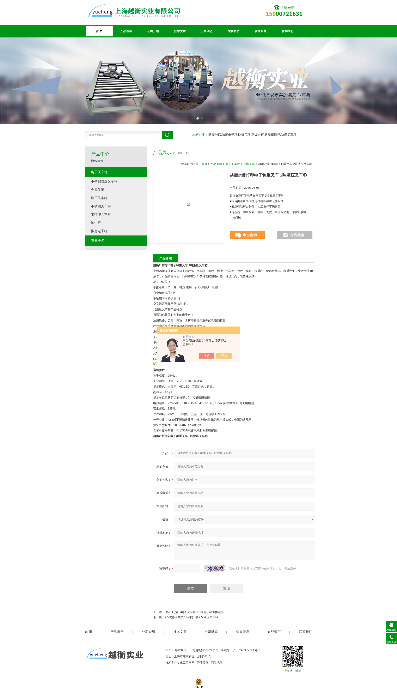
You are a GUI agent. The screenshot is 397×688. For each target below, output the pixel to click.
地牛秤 (96, 223)
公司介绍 (153, 31)
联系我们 (287, 31)
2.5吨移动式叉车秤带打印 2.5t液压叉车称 (191, 617)
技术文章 (180, 31)
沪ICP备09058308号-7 (246, 650)
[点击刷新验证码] (214, 568)
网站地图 (216, 662)
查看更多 (97, 240)
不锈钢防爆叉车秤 (104, 181)
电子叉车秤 (232, 164)
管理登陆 (202, 662)
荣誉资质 (233, 31)
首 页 (88, 632)
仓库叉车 (249, 164)
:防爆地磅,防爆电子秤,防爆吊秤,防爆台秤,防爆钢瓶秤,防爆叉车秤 (252, 134)
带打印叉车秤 (101, 214)
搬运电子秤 (99, 231)
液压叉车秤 (99, 198)
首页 (204, 164)
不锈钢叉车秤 (101, 206)
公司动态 (207, 31)
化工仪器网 (187, 662)
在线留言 (260, 31)
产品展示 (126, 31)
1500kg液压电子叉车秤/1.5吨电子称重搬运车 (195, 612)
